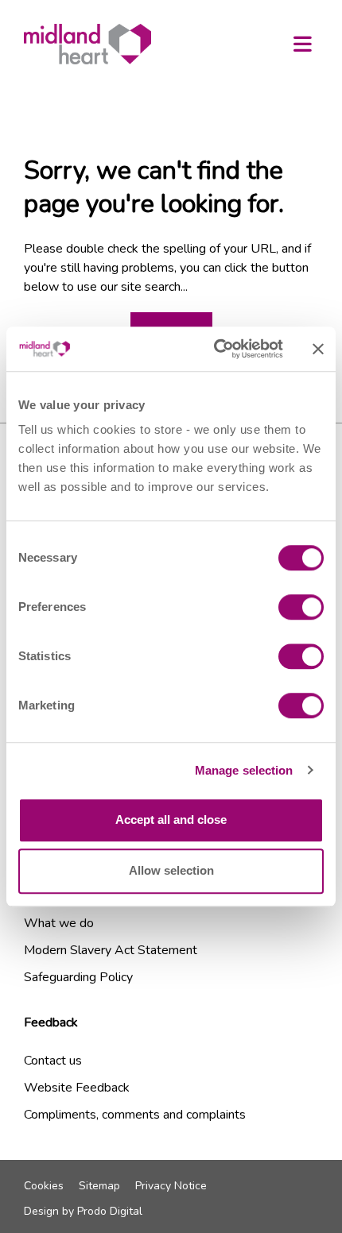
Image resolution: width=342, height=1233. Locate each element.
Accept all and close (171, 819)
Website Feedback (77, 1087)
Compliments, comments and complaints (135, 1114)
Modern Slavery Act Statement (110, 950)
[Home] (87, 44)
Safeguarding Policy (78, 977)
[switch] (301, 607)
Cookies (44, 1185)
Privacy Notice (171, 1185)
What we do (59, 923)
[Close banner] (318, 348)
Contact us (53, 1060)
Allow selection (171, 870)
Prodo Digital (109, 1211)
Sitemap (99, 1185)
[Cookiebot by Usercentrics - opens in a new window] (215, 348)
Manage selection (244, 770)
